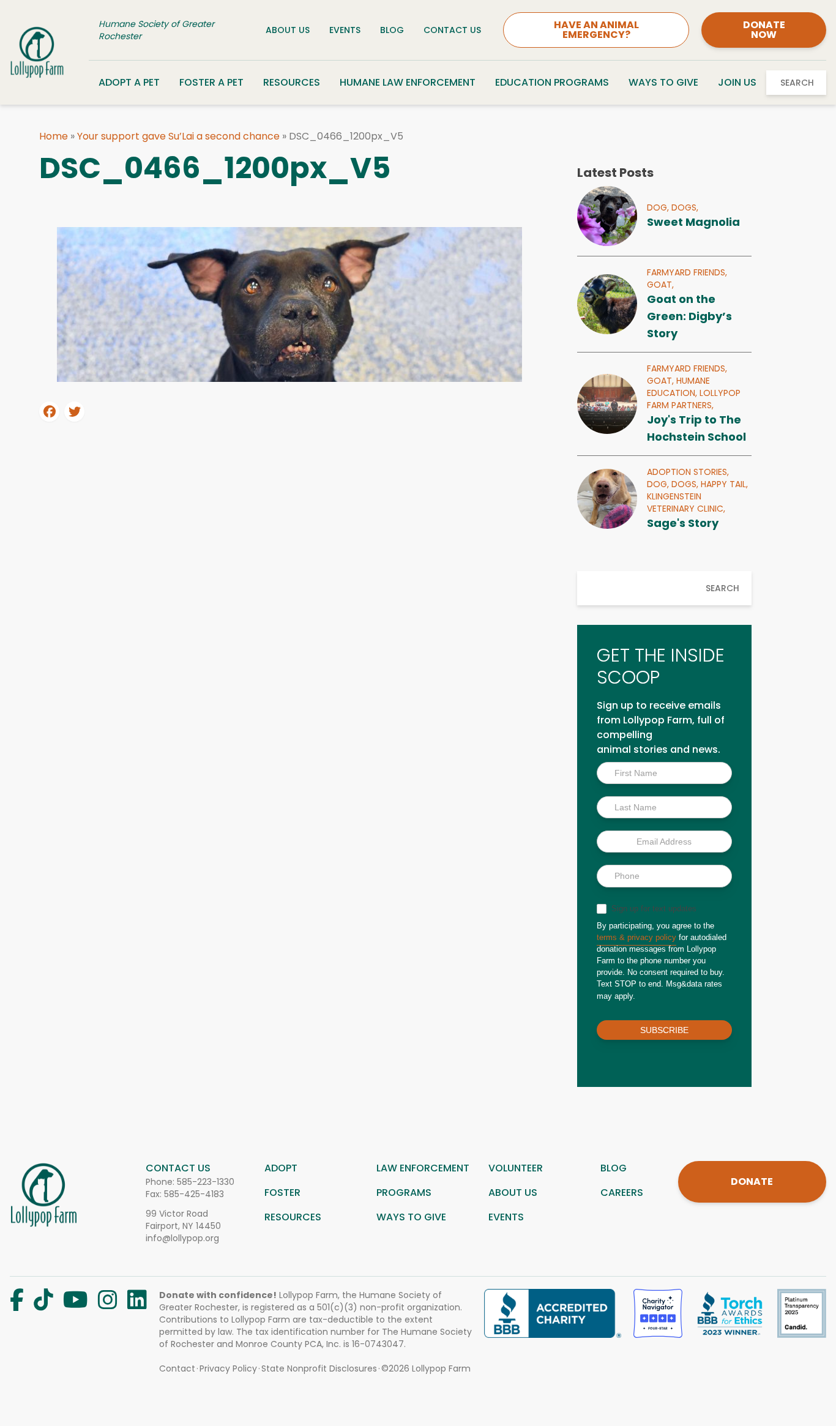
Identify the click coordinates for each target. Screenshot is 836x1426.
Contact (177, 1368)
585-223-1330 (205, 1182)
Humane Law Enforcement (408, 82)
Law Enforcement (422, 1168)
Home (53, 136)
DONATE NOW (764, 30)
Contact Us (452, 30)
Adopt (280, 1168)
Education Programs (552, 82)
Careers (621, 1192)
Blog (392, 30)
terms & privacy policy (636, 937)
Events (344, 30)
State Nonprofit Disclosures (319, 1368)
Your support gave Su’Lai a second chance (178, 136)
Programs (403, 1192)
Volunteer (515, 1168)
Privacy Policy (228, 1368)
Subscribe (664, 1030)
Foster (282, 1192)
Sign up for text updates (652, 908)
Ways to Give (663, 82)
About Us (288, 30)
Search (797, 83)
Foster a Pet (211, 82)
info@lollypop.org (182, 1238)
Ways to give (411, 1217)
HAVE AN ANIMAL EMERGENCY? (596, 30)
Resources (291, 82)
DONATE (752, 1181)
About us (512, 1192)
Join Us (737, 82)
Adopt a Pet (129, 82)
